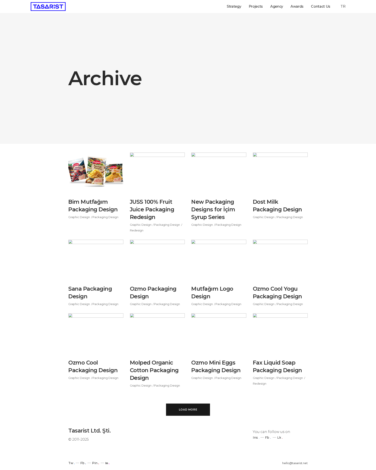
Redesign (136, 230)
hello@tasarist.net (295, 463)
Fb (267, 437)
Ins (255, 437)
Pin (94, 463)
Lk (279, 437)
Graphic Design (79, 217)
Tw (70, 463)
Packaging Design (105, 217)
